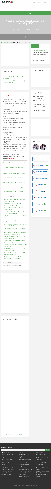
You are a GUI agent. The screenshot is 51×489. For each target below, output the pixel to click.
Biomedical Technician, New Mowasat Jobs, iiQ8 (14, 173)
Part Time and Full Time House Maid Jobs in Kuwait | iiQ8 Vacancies (7, 472)
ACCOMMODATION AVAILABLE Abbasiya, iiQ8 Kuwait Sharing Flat (7, 467)
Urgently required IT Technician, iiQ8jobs (13, 191)
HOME (3, 12)
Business (40, 184)
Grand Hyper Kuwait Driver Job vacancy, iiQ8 (14, 182)
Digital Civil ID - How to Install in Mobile (12, 434)
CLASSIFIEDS (15, 12)
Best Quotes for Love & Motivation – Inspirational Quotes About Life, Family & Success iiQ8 (13, 76)
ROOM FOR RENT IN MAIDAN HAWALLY (13, 178)
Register (39, 2)
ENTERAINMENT (38, 12)
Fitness (41, 191)
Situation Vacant (22, 30)
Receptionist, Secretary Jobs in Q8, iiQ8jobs (13, 187)
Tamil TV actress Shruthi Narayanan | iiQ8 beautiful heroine (39, 112)
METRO (46, 12)
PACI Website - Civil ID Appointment (12, 322)
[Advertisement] (26, 7)
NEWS (8, 12)
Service (40, 204)
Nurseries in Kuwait (42, 178)
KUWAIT (23, 12)
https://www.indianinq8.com (39, 50)
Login (34, 2)
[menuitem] (33, 2)
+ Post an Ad (45, 2)
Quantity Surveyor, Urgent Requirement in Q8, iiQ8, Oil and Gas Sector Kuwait (7, 461)
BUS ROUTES (29, 13)
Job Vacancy (14, 30)
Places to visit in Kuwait (43, 171)
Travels (40, 210)
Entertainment (40, 165)
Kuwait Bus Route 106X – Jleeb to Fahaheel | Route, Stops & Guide (40, 106)
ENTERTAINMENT (33, 483)
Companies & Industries (43, 159)
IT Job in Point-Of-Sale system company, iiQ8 (14, 162)
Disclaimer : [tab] (35, 46)
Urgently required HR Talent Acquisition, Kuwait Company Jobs (7, 456)
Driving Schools (41, 197)
